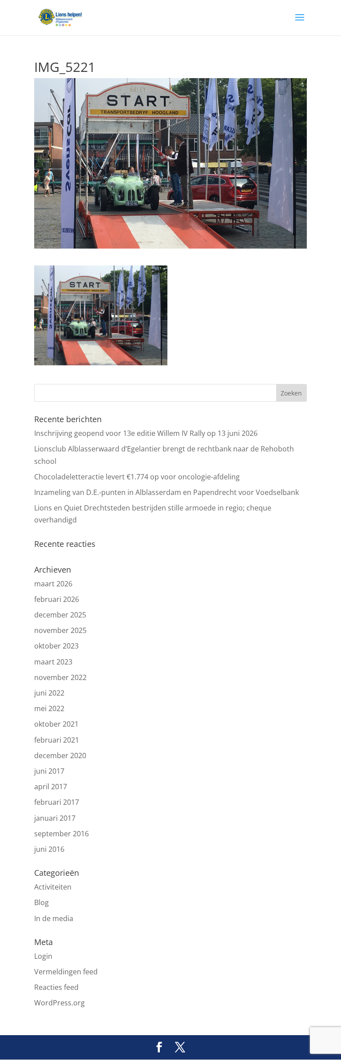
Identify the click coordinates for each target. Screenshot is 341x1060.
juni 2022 (49, 693)
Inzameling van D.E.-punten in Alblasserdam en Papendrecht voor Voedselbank (166, 492)
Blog (41, 902)
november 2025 (60, 630)
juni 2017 (49, 771)
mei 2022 (49, 708)
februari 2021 (56, 740)
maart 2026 (53, 584)
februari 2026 (56, 599)
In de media (53, 918)
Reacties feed (56, 987)
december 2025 (60, 615)
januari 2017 (54, 818)
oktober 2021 (56, 724)
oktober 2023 (56, 646)
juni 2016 (49, 849)
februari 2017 (56, 802)
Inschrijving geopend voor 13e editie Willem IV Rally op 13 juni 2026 (146, 433)
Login (43, 956)
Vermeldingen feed (66, 972)
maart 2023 (53, 662)
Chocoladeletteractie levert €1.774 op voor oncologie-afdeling (137, 477)
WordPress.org (59, 1003)
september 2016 (61, 834)
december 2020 (60, 755)
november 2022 (60, 677)
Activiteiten (52, 887)
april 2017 (50, 786)
